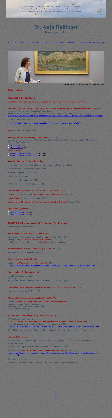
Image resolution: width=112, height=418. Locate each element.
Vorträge (35, 42)
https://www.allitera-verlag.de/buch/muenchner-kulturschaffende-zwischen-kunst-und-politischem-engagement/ (55, 115)
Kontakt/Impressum (96, 42)
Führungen (23, 42)
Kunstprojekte (47, 42)
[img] (56, 9)
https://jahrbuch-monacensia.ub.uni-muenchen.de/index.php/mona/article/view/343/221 (45, 123)
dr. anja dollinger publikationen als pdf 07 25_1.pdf (24, 153)
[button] (56, 395)
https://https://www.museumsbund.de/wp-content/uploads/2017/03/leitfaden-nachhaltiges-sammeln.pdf (51, 265)
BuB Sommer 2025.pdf (16, 146)
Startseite (12, 42)
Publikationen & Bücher (65, 42)
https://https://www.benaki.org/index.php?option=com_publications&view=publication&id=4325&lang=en (53, 326)
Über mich (82, 42)
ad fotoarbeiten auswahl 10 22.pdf (19, 212)
